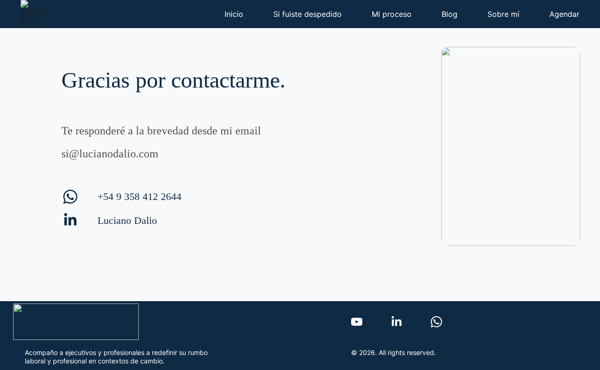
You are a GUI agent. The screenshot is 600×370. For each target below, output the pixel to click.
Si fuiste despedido (307, 14)
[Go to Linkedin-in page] (70, 220)
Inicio (234, 14)
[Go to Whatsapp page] (70, 201)
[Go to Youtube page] (356, 321)
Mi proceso (392, 14)
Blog (450, 14)
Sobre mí (503, 14)
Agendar (564, 14)
